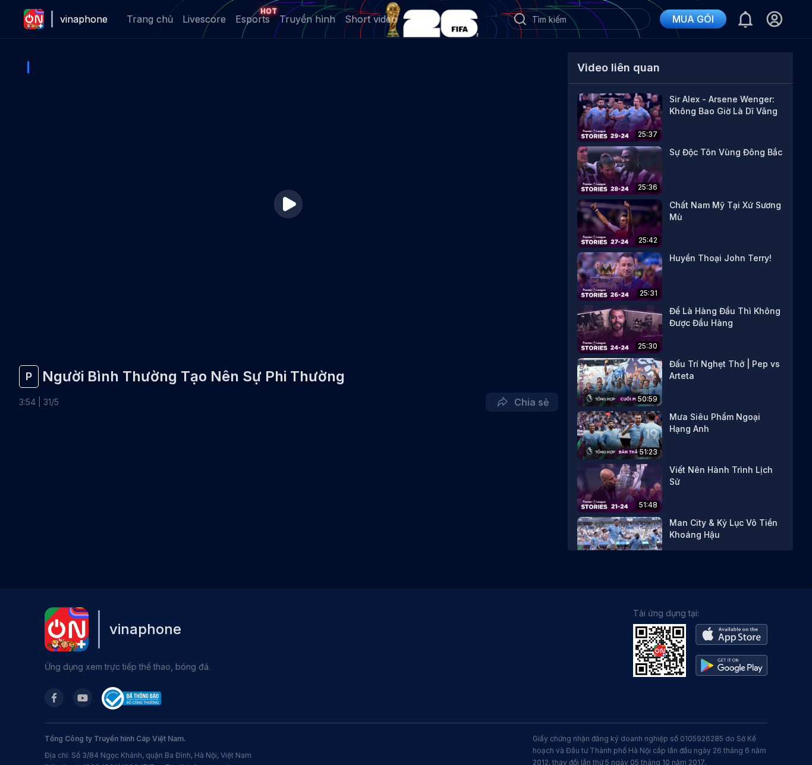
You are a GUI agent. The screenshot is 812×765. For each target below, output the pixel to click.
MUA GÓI (693, 19)
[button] (774, 19)
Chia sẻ (529, 402)
